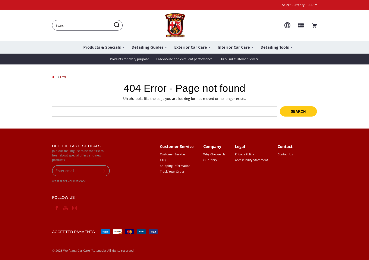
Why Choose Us (214, 154)
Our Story (210, 160)
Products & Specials (102, 47)
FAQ (163, 160)
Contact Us (285, 154)
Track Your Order (172, 171)
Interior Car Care (234, 47)
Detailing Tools (275, 47)
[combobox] (87, 25)
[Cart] (314, 25)
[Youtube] (65, 208)
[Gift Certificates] (301, 25)
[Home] (54, 77)
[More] (123, 47)
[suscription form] (103, 171)
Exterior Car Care (190, 47)
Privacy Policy (244, 154)
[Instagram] (74, 208)
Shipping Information (175, 166)
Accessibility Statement (251, 160)
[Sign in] (287, 25)
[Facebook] (56, 208)
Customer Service (172, 154)
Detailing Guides (148, 47)
